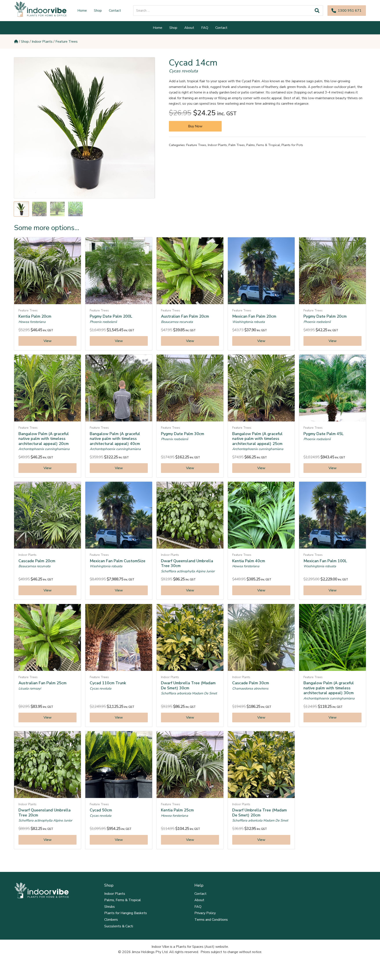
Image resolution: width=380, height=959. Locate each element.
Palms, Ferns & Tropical (263, 145)
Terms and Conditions (211, 919)
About (199, 900)
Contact (200, 893)
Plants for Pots (292, 145)
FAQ (197, 906)
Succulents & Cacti (118, 926)
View (48, 341)
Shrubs (109, 906)
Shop (25, 41)
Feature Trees (66, 41)
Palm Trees (236, 145)
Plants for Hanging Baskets (125, 913)
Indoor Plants (42, 41)
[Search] (317, 10)
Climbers (111, 919)
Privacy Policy (205, 913)
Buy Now (195, 126)
